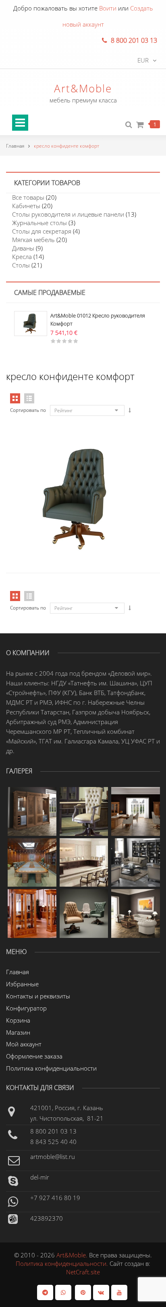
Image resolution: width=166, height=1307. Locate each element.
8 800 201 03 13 (53, 1131)
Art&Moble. (72, 1255)
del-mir (39, 1177)
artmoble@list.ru (52, 1156)
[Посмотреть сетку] (15, 596)
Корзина (18, 1020)
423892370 (46, 1218)
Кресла (22, 257)
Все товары (28, 197)
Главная (15, 145)
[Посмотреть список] (29, 596)
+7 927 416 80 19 (55, 1198)
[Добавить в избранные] (99, 465)
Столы (21, 265)
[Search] (128, 125)
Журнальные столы (39, 223)
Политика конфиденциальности (51, 1068)
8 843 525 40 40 (53, 1142)
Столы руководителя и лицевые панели (68, 214)
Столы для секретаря (41, 231)
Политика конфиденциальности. (63, 1263)
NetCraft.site (83, 1272)
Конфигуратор (26, 1008)
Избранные (22, 984)
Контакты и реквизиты (38, 996)
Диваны (23, 248)
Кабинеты (26, 206)
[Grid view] (15, 398)
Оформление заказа (34, 1056)
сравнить (83, 465)
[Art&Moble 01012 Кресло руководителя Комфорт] (31, 323)
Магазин (18, 1032)
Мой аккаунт (24, 1044)
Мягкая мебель (33, 240)
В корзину (66, 465)
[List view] (29, 398)
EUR (143, 60)
